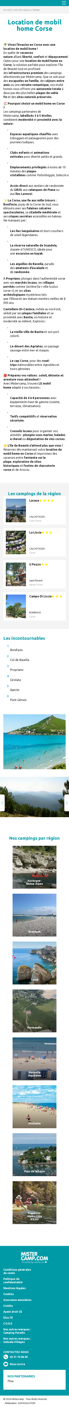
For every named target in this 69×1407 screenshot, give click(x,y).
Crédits (8, 1305)
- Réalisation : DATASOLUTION (19, 1403)
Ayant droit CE (12, 1311)
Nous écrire (17, 1364)
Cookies (8, 1294)
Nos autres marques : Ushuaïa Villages (17, 1340)
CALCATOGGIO (37, 516)
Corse (32, 552)
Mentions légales (14, 1288)
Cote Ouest (35, 520)
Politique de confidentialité (13, 1280)
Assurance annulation (17, 1299)
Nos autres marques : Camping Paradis (17, 1331)
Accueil (7, 10)
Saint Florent (36, 580)
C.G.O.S (7, 1323)
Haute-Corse (36, 584)
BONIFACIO (35, 612)
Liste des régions (22, 10)
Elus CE (8, 1317)
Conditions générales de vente (17, 1271)
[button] (66, 802)
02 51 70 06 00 (19, 1356)
